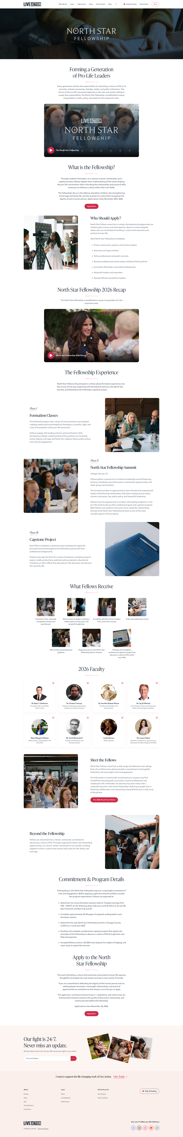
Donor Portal (144, 4)
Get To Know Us (103, 1090)
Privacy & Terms (43, 1129)
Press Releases (28, 1105)
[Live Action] (32, 4)
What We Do (63, 4)
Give (155, 4)
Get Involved (100, 4)
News (91, 4)
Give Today (119, 1076)
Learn (72, 4)
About (26, 1090)
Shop (110, 4)
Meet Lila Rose (103, 1098)
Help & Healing (131, 4)
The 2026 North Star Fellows (104, 800)
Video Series (81, 4)
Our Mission (102, 1094)
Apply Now (91, 206)
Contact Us (27, 1109)
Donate (26, 1094)
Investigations (65, 1098)
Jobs (25, 1102)
